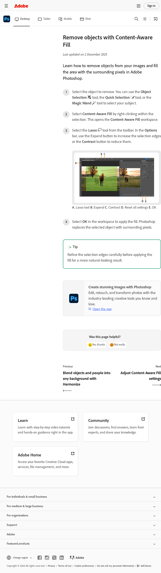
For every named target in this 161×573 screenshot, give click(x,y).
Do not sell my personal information (115, 565)
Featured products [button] (18, 543)
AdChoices (146, 565)
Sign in (151, 6)
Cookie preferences (84, 565)
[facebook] (40, 558)
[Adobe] (21, 6)
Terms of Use (64, 565)
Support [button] (12, 525)
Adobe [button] (11, 534)
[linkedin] (62, 558)
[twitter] (54, 558)
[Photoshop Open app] (155, 19)
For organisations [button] (17, 515)
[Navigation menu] (6, 6)
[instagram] (47, 558)
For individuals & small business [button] (27, 497)
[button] (138, 6)
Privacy (51, 565)
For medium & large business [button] (25, 506)
